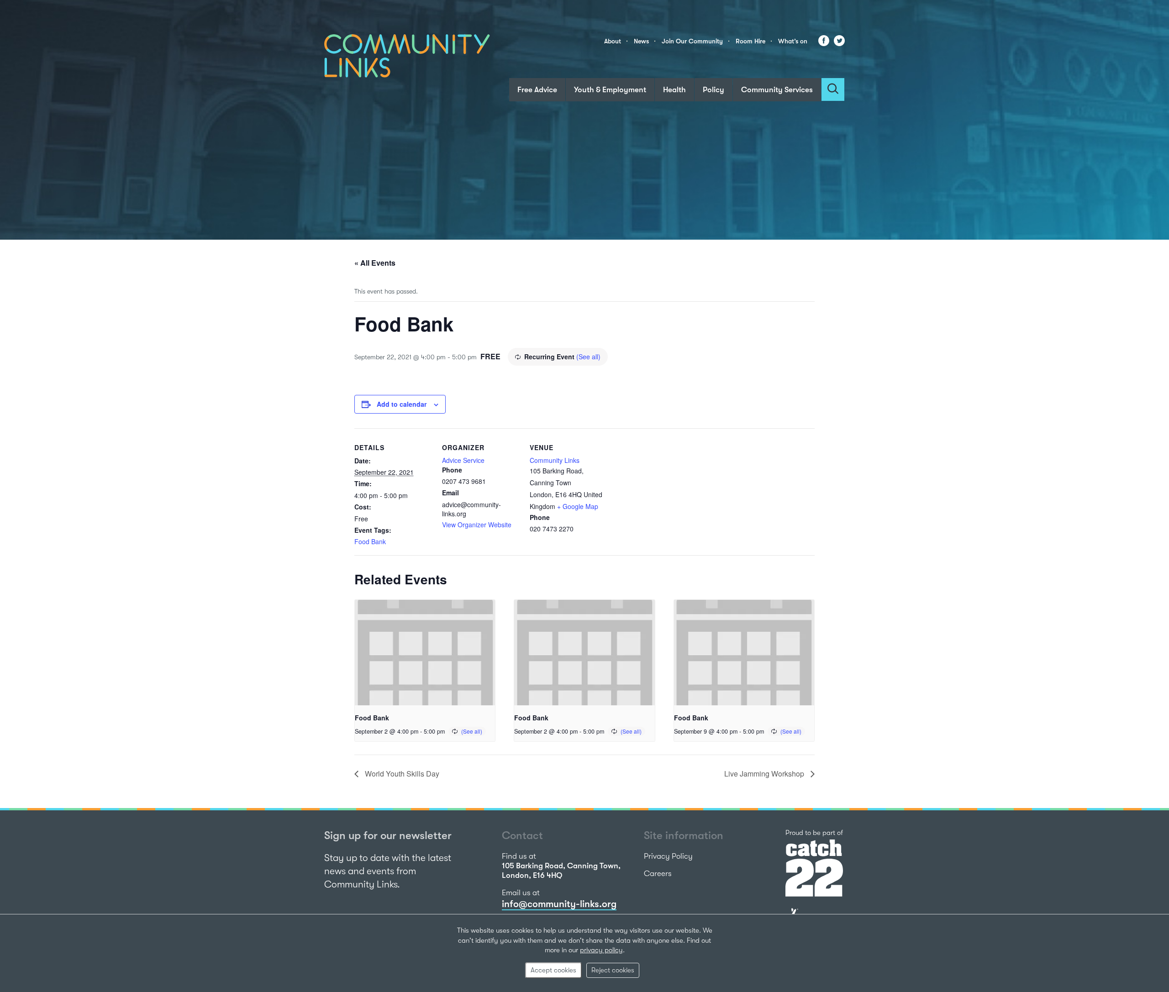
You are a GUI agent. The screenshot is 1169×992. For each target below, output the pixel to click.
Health (674, 89)
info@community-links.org (559, 903)
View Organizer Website (476, 524)
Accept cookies (553, 970)
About (612, 41)
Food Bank (370, 541)
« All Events (374, 262)
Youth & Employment (610, 89)
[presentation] (425, 652)
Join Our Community (692, 41)
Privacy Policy (668, 856)
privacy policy (601, 950)
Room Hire (750, 41)
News (641, 41)
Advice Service (463, 460)
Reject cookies (612, 970)
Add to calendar (402, 404)
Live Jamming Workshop (765, 773)
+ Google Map (577, 506)
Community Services (777, 89)
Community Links (554, 460)
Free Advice (537, 89)
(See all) (588, 356)
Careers (658, 873)
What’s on (792, 41)
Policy (713, 89)
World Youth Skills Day (401, 773)
